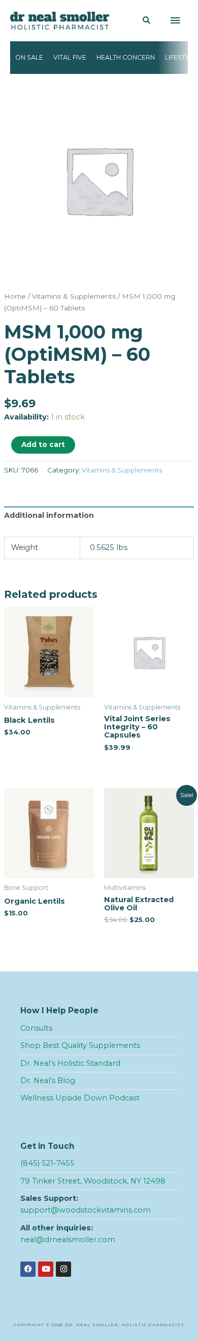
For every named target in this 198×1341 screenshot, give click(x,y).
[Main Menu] (175, 21)
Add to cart (43, 444)
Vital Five (69, 57)
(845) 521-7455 (47, 1163)
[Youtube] (45, 1269)
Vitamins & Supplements (74, 296)
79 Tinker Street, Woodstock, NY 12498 (93, 1181)
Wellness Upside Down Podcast (80, 1097)
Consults (36, 1028)
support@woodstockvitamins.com (85, 1210)
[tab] (99, 518)
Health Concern (125, 57)
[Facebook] (28, 1269)
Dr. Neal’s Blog (47, 1080)
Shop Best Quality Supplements (80, 1045)
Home (15, 296)
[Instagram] (63, 1269)
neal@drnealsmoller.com (67, 1239)
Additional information (49, 515)
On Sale (29, 57)
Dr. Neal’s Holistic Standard (70, 1063)
